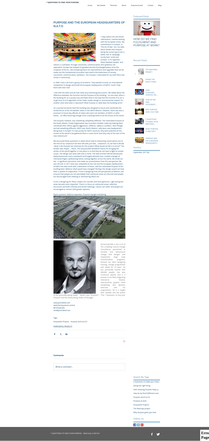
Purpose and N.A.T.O (79, 322)
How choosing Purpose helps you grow (146, 389)
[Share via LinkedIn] (66, 334)
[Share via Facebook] (54, 334)
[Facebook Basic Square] (134, 424)
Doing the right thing (141, 385)
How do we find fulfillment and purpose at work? (146, 393)
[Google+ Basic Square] (142, 424)
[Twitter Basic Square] (138, 424)
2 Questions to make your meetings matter (146, 382)
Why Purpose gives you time (144, 412)
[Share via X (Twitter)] (60, 334)
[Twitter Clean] (158, 434)
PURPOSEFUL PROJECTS (62, 326)
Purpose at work (139, 401)
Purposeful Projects (61, 322)
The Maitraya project (141, 408)
